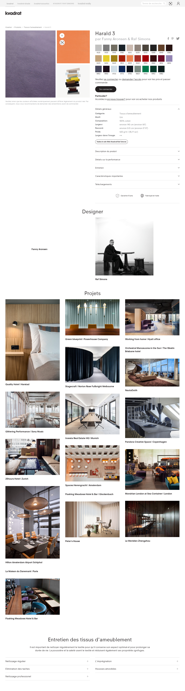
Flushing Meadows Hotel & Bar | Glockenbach (89, 494)
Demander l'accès (131, 79)
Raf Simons (101, 279)
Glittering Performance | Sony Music (24, 431)
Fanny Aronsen (39, 249)
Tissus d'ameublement (33, 27)
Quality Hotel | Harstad (17, 384)
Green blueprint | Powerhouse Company (86, 339)
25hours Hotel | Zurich (16, 478)
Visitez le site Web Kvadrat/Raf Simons (111, 142)
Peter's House (72, 541)
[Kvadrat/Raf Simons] (63, 3)
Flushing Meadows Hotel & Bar (21, 618)
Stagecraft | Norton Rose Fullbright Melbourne (89, 386)
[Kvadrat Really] (84, 3)
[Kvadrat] (10, 3)
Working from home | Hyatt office (142, 339)
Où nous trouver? (116, 99)
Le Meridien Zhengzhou (137, 540)
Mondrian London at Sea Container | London (148, 493)
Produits (17, 27)
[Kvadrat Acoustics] (42, 3)
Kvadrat (9, 27)
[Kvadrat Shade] (23, 3)
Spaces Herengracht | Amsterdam (83, 485)
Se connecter (111, 79)
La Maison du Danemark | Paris (21, 571)
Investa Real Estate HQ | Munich (82, 438)
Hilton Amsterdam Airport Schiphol (23, 562)
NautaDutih (131, 390)
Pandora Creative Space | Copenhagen (146, 441)
